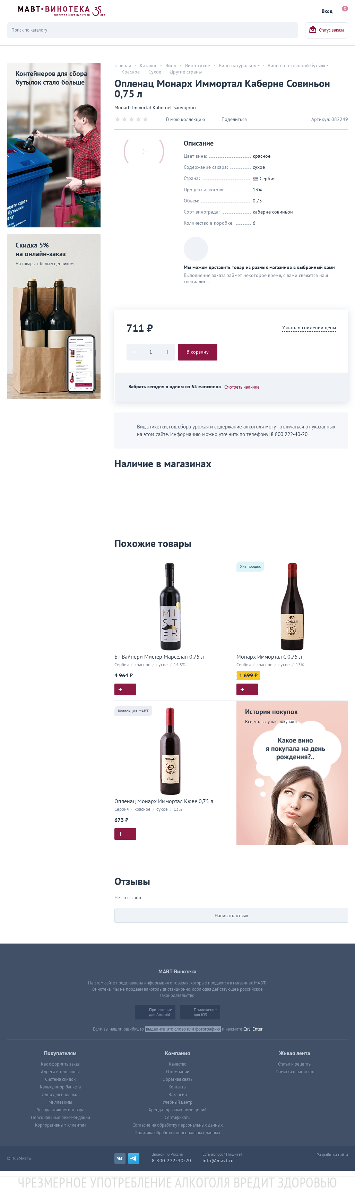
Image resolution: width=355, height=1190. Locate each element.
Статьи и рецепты (295, 1064)
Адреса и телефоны (60, 1072)
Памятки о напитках (295, 1072)
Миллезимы (60, 1102)
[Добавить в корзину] (125, 689)
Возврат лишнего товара (60, 1110)
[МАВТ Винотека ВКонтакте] (119, 1158)
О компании (177, 1072)
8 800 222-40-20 (289, 434)
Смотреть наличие (242, 387)
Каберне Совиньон (273, 212)
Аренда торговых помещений (177, 1110)
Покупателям (60, 1053)
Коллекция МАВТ (133, 711)
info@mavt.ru (218, 1161)
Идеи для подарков (60, 1094)
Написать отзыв (231, 916)
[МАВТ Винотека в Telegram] (133, 1158)
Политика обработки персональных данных (177, 1133)
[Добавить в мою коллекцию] (222, 564)
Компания (177, 1053)
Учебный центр (177, 1102)
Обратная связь (177, 1079)
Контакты (177, 1087)
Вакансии (177, 1094)
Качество (178, 1064)
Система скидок (60, 1079)
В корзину (198, 352)
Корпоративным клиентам (60, 1125)
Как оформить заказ (60, 1064)
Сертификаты (178, 1117)
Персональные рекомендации (60, 1117)
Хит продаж (250, 566)
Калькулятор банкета (60, 1087)
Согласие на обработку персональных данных (177, 1125)
